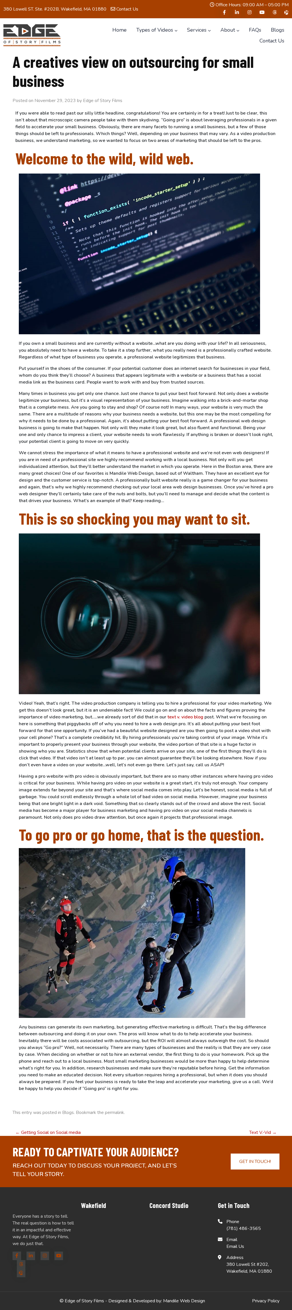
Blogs (68, 1112)
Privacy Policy (265, 1301)
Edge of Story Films (102, 100)
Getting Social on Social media (48, 1132)
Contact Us (126, 9)
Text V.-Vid (263, 1132)
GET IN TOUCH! (255, 1161)
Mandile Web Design (184, 1301)
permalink (114, 1112)
